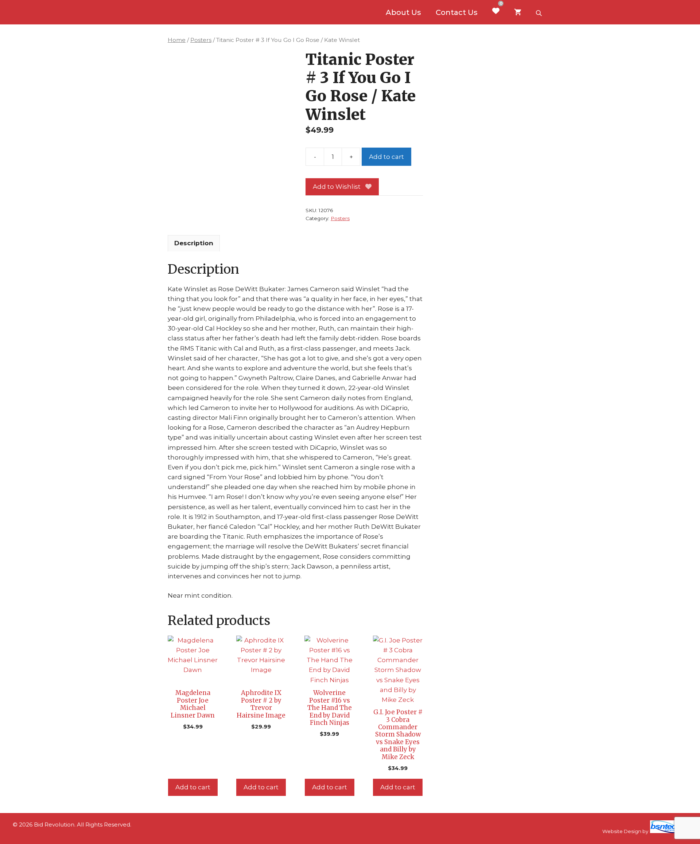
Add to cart (386, 156)
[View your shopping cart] (518, 12)
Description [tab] (193, 243)
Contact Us (457, 12)
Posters (200, 39)
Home (177, 39)
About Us (403, 12)
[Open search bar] (539, 12)
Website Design (621, 831)
